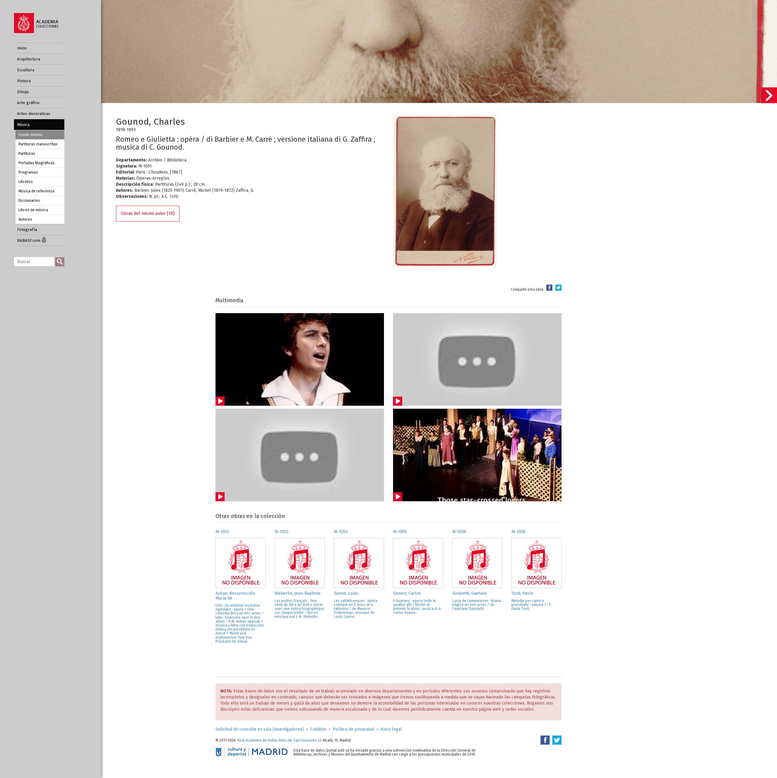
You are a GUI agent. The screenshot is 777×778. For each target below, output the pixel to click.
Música (23, 124)
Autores (25, 219)
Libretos (26, 181)
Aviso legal (391, 729)
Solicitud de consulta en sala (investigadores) (259, 729)
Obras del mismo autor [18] (148, 213)
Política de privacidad (353, 729)
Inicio (22, 48)
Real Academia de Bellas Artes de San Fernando (276, 740)
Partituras (27, 153)
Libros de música (33, 210)
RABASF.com (29, 240)
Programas (28, 172)
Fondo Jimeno (30, 134)
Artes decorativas (33, 113)
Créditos (318, 729)
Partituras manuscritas (38, 144)
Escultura (25, 70)
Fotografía (27, 229)
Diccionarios (29, 200)
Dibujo (23, 91)
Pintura (24, 80)
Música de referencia (36, 191)
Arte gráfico (28, 102)
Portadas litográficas (37, 163)
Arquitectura (28, 59)
